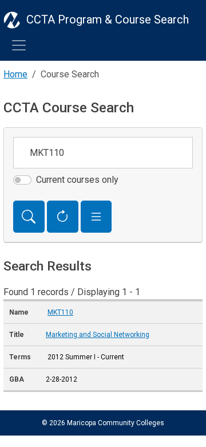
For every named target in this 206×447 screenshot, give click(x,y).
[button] (96, 217)
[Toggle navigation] (18, 45)
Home (15, 74)
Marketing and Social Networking (97, 335)
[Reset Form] (62, 217)
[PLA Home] (12, 19)
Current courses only (77, 179)
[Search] (29, 217)
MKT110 (60, 312)
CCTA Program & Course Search (107, 19)
